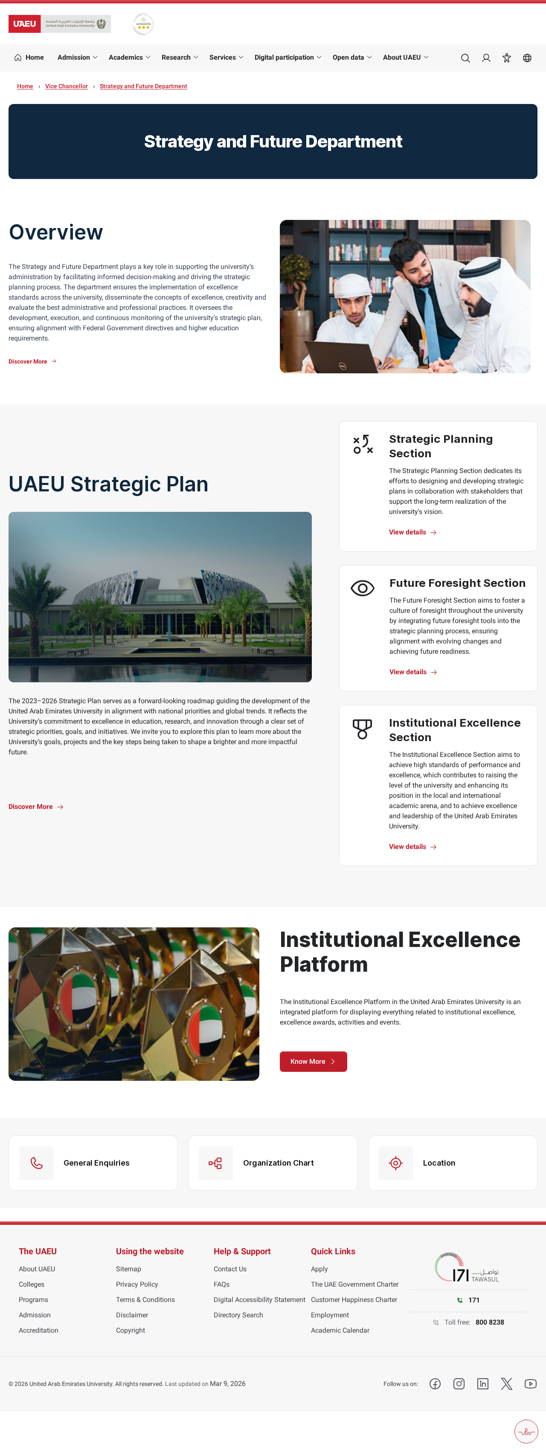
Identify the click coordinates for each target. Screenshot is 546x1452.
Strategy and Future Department (143, 86)
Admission (74, 57)
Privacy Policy (137, 1284)
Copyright (130, 1330)
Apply (319, 1269)
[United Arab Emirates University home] (60, 24)
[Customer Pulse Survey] (526, 1431)
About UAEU (402, 57)
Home (25, 86)
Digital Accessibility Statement (259, 1300)
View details (407, 532)
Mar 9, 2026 (228, 1384)
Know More (307, 1061)
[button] (507, 58)
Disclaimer (132, 1315)
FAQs (221, 1284)
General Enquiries (97, 1162)
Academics (126, 57)
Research (176, 57)
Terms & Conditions (145, 1300)
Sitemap (128, 1269)
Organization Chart (278, 1162)
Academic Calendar (340, 1330)
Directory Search (238, 1315)
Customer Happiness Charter (354, 1300)
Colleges (31, 1284)
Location (439, 1162)
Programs (33, 1300)
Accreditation (38, 1330)
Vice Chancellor (66, 86)
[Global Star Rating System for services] (143, 24)
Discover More (28, 361)
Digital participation (284, 57)
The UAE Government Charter (354, 1284)
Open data (348, 57)
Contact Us (230, 1269)
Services (222, 57)
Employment (330, 1315)
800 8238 (490, 1322)
